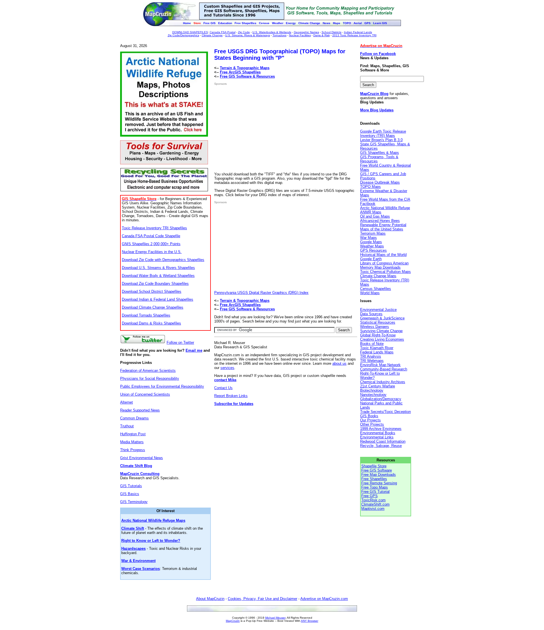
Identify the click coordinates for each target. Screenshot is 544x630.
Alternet (126, 402)
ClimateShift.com (375, 504)
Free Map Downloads (378, 474)
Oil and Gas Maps (375, 216)
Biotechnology (371, 390)
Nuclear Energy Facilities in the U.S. (152, 252)
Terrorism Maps (373, 233)
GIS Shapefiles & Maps (379, 152)
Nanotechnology (373, 395)
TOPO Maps (370, 186)
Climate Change (212, 35)
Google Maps (371, 242)
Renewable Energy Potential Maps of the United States (383, 227)
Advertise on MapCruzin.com (324, 599)
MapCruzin (233, 620)
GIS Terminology (134, 502)
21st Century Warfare (377, 386)
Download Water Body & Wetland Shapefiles (158, 275)
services (227, 368)
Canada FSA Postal (222, 32)
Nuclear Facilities (300, 35)
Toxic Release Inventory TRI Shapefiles (154, 228)
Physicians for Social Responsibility (149, 378)
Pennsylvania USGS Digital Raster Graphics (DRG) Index (261, 292)
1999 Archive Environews (380, 429)
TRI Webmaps (372, 361)
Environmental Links (377, 437)
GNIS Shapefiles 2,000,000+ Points (151, 244)
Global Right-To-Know (378, 335)
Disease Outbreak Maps (380, 182)
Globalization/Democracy (380, 399)
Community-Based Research (383, 369)
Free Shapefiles (374, 479)
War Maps (368, 238)
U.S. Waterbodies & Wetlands (271, 32)
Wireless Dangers (374, 326)
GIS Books (369, 416)
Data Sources (371, 314)
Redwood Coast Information (382, 441)
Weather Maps (372, 246)
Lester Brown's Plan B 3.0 (381, 140)
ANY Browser (309, 620)
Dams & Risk (321, 35)
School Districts (331, 32)
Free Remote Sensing (379, 483)
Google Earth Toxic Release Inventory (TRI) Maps (383, 133)
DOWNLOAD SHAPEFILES (190, 32)
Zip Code (244, 32)
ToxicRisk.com (373, 500)
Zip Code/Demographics (183, 35)
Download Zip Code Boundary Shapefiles (155, 283)
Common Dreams (134, 418)
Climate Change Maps (378, 276)
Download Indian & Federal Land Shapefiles (157, 299)
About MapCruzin (210, 599)
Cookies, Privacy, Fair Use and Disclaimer (262, 599)
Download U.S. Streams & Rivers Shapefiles (158, 268)
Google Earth (371, 259)
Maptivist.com (372, 508)
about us (339, 363)
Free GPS (369, 496)
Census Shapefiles (375, 289)
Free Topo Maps (374, 487)
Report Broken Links (231, 396)
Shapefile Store (373, 466)
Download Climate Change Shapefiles (152, 307)
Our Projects (370, 420)
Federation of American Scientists (148, 370)
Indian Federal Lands (358, 32)
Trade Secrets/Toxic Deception (385, 412)
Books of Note (372, 343)
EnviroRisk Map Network (380, 365)
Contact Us (223, 388)
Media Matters (132, 442)
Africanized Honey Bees (380, 221)
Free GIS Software (376, 470)
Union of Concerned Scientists (145, 394)
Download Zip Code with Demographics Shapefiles (163, 260)
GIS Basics (129, 494)
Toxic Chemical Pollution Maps (385, 272)
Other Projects (372, 424)
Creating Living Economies (382, 339)
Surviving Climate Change (381, 331)
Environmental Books (377, 433)
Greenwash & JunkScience (382, 318)
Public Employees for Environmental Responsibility (162, 386)
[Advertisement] (261, 128)
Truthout (127, 426)
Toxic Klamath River (376, 348)
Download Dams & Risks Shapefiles (151, 323)
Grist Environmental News (141, 458)
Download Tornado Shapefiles (146, 315)
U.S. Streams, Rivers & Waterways (247, 35)
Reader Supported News (140, 410)
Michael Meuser (275, 617)
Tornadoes (279, 35)
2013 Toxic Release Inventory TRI (354, 35)
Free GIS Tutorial (375, 491)
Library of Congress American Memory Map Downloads (384, 265)
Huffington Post (133, 434)
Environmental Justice (378, 309)
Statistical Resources (377, 322)
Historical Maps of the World (383, 255)
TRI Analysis (370, 356)
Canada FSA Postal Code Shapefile (151, 236)
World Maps (370, 293)
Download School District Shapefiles (151, 291)
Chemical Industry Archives (382, 382)
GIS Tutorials (131, 486)
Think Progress (132, 450)
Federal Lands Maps (377, 352)
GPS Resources (373, 250)
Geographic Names (306, 32)
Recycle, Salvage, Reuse (381, 446)
